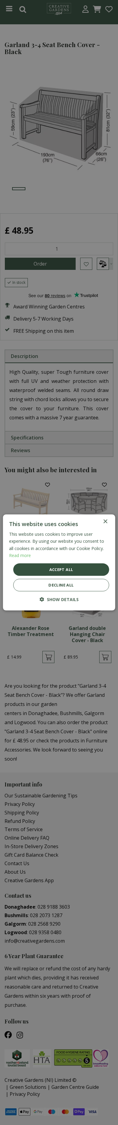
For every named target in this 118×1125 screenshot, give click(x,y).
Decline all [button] (61, 585)
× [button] (105, 521)
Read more (20, 555)
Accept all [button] (61, 569)
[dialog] (59, 562)
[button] (59, 599)
